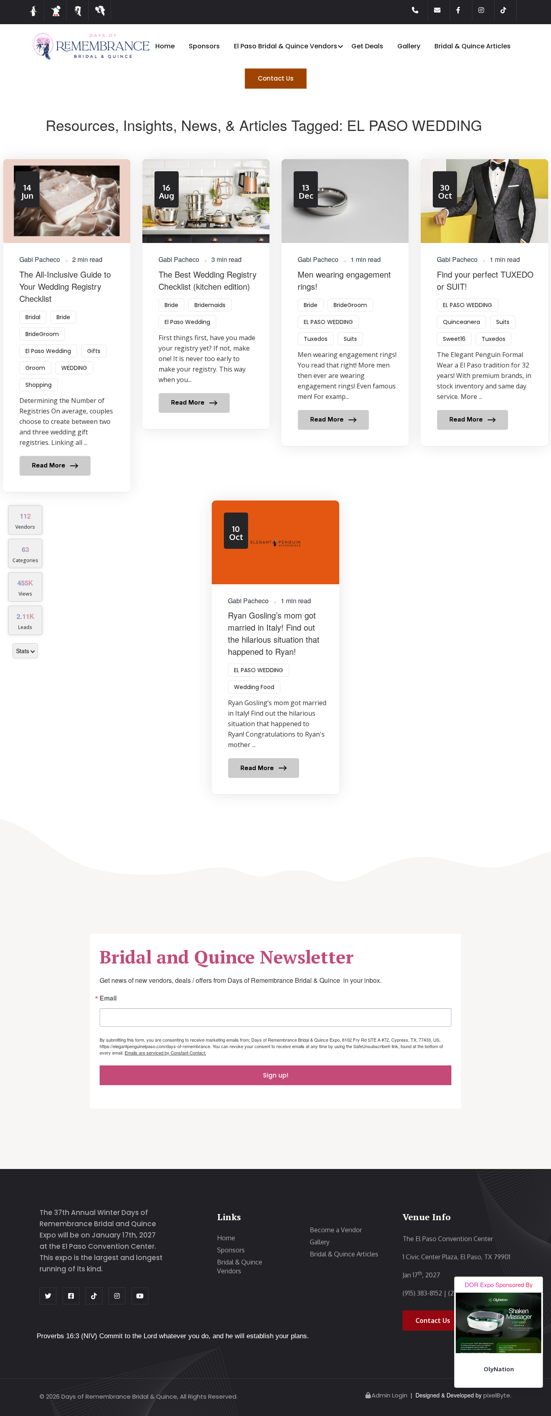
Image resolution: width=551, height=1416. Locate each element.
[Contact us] (442, 10)
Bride (63, 317)
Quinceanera (461, 322)
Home (165, 46)
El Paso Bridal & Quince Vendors (285, 46)
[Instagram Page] (486, 10)
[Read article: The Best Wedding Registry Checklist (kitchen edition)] (205, 294)
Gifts (93, 351)
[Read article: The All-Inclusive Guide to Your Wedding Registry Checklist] (66, 325)
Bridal (32, 317)
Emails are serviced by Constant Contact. (165, 1052)
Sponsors (204, 46)
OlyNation (499, 1369)
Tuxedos (316, 339)
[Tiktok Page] (509, 10)
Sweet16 (454, 339)
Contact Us (276, 78)
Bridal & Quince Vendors (239, 1266)
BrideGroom (42, 334)
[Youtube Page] (139, 1295)
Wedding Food (254, 687)
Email (108, 999)
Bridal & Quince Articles (472, 46)
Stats (22, 651)
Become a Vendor (336, 1230)
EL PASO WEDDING (328, 322)
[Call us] (420, 10)
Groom (35, 368)
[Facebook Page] (464, 10)
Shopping (38, 385)
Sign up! (275, 1075)
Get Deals (367, 46)
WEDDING (74, 368)
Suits (350, 339)
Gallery (408, 46)
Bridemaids (209, 305)
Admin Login (389, 1395)
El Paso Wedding (48, 351)
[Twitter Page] (48, 1295)
